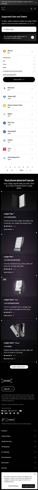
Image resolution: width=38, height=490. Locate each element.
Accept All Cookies (28, 486)
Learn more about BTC (9, 74)
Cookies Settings (13, 486)
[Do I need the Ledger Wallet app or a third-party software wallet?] (19, 37)
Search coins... (10, 29)
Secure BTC (18, 79)
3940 (21, 170)
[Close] (35, 474)
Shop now (31, 23)
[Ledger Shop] (31, 8)
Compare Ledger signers (18, 366)
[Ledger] (3, 8)
